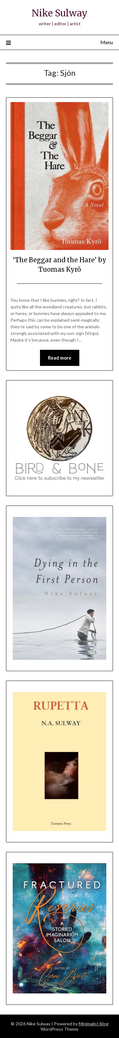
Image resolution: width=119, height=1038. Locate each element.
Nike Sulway (60, 13)
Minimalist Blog (94, 1023)
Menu (106, 42)
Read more (59, 358)
